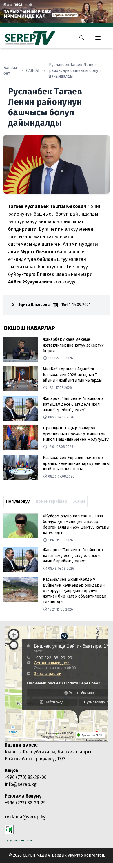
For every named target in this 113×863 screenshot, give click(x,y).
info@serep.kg (21, 784)
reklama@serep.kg (25, 817)
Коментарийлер (51, 501)
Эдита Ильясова (34, 304)
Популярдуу (18, 501)
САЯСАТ (33, 70)
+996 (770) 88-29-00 (26, 777)
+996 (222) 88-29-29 (25, 803)
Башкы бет (10, 70)
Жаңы (79, 501)
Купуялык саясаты (18, 840)
